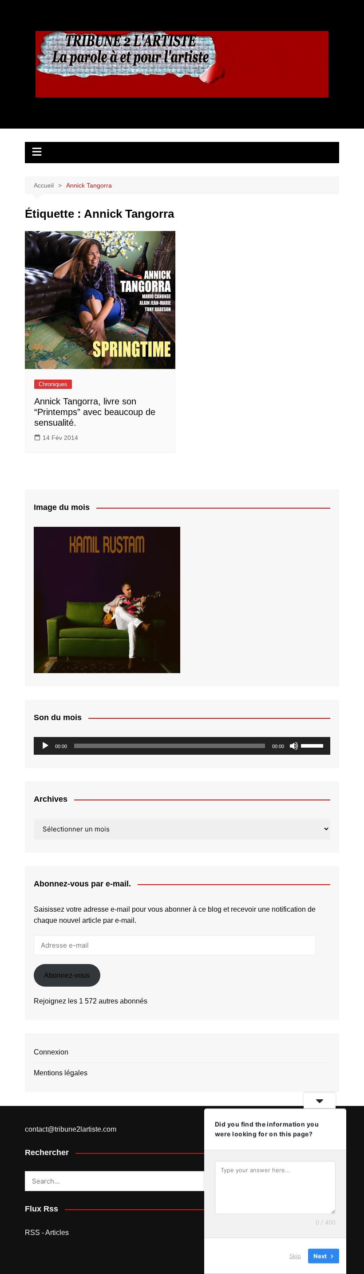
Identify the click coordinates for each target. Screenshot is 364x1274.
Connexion (51, 1052)
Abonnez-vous (67, 975)
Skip (295, 1255)
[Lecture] (45, 745)
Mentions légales (60, 1073)
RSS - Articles (47, 1232)
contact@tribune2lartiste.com (70, 1129)
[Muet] (293, 745)
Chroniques (53, 384)
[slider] (313, 745)
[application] (182, 746)
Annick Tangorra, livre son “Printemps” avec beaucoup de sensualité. (94, 411)
